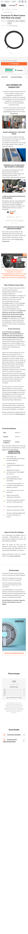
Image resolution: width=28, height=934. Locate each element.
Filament (8, 9)
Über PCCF (5, 77)
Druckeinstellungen (16, 77)
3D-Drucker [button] (13, 5)
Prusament (15, 9)
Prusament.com (21, 277)
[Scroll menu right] (26, 5)
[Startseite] (3, 9)
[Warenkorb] (25, 1)
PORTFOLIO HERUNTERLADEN (14, 653)
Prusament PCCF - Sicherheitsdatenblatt (10, 740)
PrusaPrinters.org (20, 414)
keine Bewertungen (13, 25)
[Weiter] (24, 40)
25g (17, 21)
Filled (9, 23)
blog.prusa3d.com (10, 273)
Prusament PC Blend (8, 12)
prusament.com (7, 111)
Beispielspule (14, 113)
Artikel (4, 604)
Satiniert (17, 441)
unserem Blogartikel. (14, 556)
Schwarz (22, 21)
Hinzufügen (15, 64)
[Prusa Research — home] (3, 5)
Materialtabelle (14, 449)
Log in (8, 697)
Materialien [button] (22, 5)
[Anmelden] (22, 1)
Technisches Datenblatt (14, 734)
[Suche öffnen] (20, 1)
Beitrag (4, 449)
